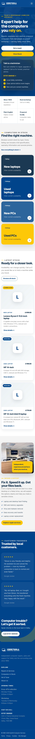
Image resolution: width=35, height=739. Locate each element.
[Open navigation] (32, 3)
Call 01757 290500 (10, 634)
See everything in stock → (11, 150)
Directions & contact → (9, 725)
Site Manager (22, 736)
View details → (9, 330)
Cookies (14, 736)
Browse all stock (9, 278)
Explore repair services (12, 523)
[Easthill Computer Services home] (9, 3)
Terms (3, 736)
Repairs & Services (7, 671)
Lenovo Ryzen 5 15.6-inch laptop (15, 317)
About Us (4, 681)
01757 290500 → (9, 76)
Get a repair (17, 48)
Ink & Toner (5, 677)
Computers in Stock (8, 674)
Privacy (8, 736)
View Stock (17, 54)
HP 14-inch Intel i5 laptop (15, 414)
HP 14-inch (9, 367)
